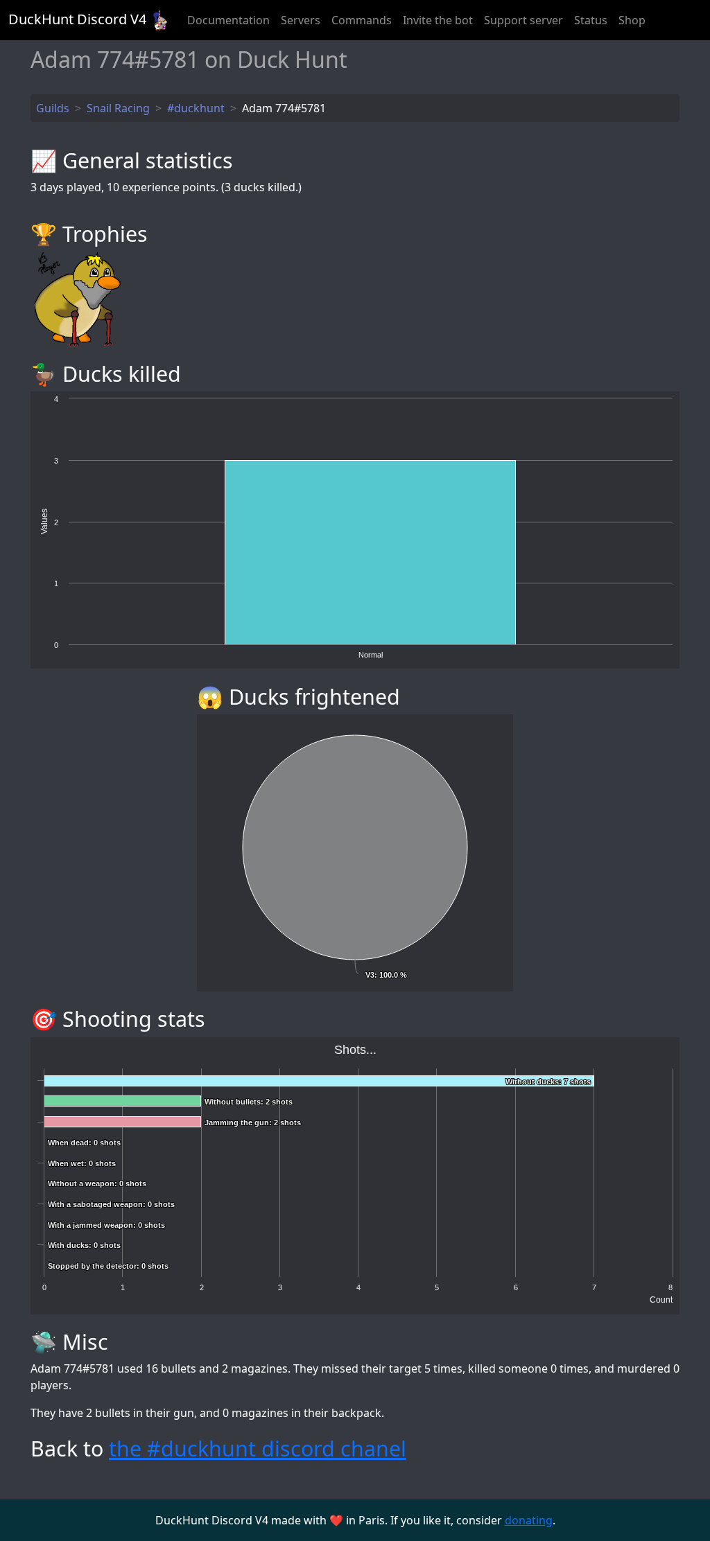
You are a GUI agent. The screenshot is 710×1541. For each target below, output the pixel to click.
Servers (300, 20)
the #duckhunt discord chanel (257, 1448)
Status (590, 20)
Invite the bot (438, 20)
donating (529, 1520)
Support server (523, 20)
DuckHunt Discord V (77, 19)
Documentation (228, 20)
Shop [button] (632, 20)
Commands (361, 20)
